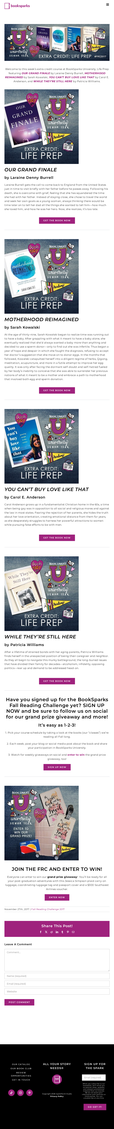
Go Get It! (95, 1107)
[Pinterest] (29, 1092)
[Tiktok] (11, 1092)
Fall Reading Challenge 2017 (48, 909)
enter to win (76, 754)
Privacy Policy (57, 1096)
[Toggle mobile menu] (108, 4)
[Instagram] (20, 1092)
